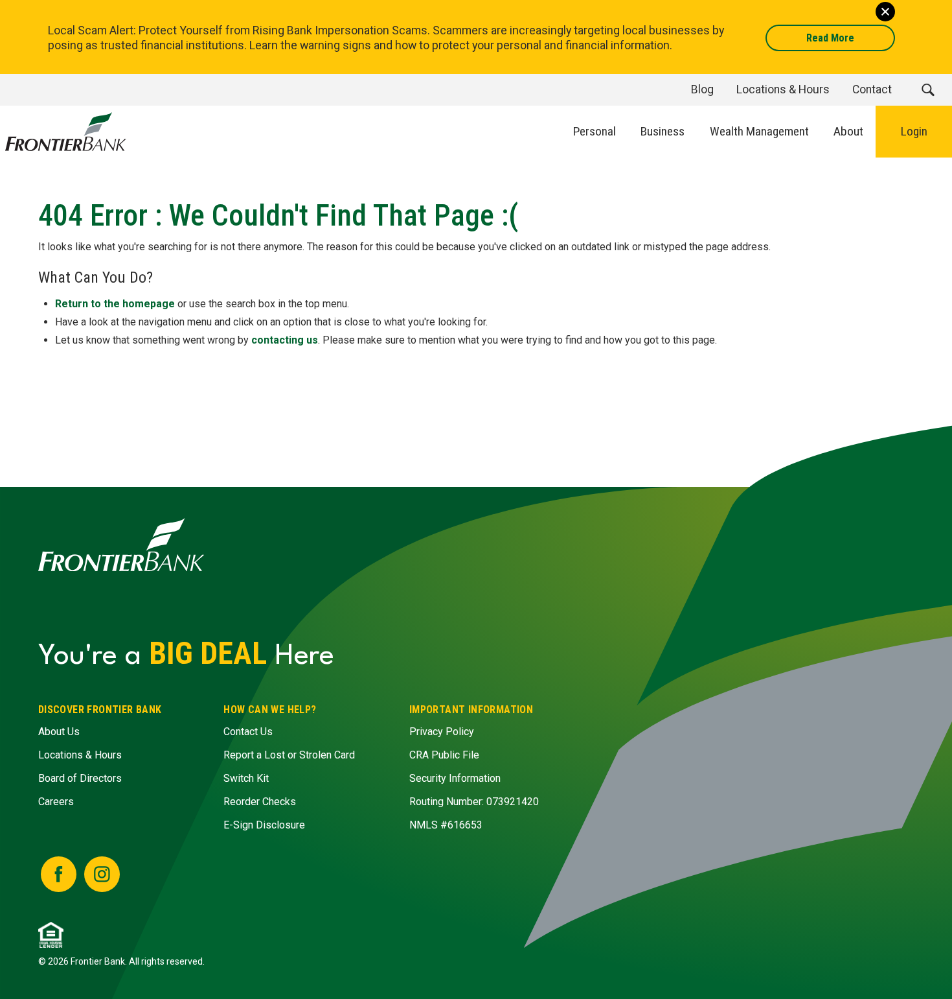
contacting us (284, 340)
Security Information (455, 778)
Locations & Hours (80, 755)
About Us (59, 731)
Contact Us (248, 731)
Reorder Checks (259, 801)
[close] (885, 11)
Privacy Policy (441, 731)
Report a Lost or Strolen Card (289, 755)
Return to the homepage (115, 304)
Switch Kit (246, 778)
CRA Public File (444, 755)
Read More (830, 38)
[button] (927, 90)
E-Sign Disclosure (264, 825)
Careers (56, 801)
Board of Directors (80, 778)
